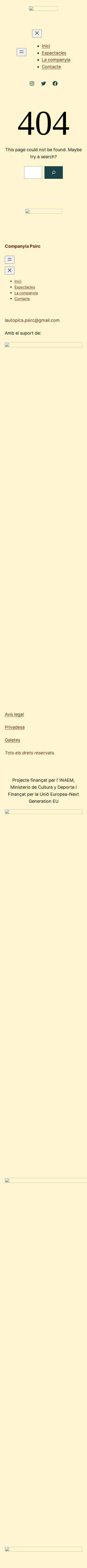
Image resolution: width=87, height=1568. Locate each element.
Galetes (12, 740)
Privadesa (15, 727)
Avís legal (14, 714)
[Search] (53, 172)
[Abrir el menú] (21, 52)
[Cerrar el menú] (37, 34)
